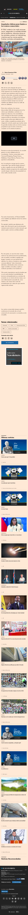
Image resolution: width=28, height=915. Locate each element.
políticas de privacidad (14, 893)
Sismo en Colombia (20, 17)
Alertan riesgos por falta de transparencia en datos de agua (13, 795)
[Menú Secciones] (1, 13)
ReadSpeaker (15, 79)
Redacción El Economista (6, 514)
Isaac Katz (4, 462)
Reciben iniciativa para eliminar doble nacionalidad (13, 820)
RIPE (3, 328)
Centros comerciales (12, 328)
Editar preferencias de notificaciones (8, 876)
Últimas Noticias (4, 17)
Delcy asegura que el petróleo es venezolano (11, 535)
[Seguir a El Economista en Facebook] (3, 898)
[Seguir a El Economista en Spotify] (15, 898)
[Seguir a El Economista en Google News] (24, 898)
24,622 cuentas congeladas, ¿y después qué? (11, 742)
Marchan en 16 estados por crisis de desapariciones (13, 716)
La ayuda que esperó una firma (8, 483)
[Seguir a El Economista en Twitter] (6, 898)
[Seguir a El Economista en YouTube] (12, 898)
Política (3, 637)
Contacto (3, 875)
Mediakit (8, 872)
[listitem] (3, 78)
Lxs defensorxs (4, 768)
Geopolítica (3, 533)
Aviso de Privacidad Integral (20, 874)
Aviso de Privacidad (10, 874)
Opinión (3, 455)
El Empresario (16, 870)
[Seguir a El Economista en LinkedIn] (9, 898)
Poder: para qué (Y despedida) (8, 457)
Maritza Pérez (5, 644)
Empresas (3, 21)
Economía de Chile (21, 325)
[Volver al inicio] (14, 868)
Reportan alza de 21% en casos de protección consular (13, 639)
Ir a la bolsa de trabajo (17, 882)
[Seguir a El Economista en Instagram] (18, 898)
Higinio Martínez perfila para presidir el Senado (12, 664)
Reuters (5, 540)
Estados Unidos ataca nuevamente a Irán (10, 561)
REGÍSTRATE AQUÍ (16, 363)
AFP (3, 540)
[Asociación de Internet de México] (17, 912)
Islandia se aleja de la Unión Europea (9, 587)
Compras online (6, 332)
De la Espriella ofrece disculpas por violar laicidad (12, 612)
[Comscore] (12, 912)
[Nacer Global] (20, 879)
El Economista (10, 870)
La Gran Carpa (4, 509)
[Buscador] (4, 13)
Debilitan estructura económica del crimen (11, 846)
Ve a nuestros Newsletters (11, 359)
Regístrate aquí (4, 891)
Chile (12, 325)
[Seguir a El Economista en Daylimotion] (21, 898)
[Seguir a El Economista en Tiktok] (15, 901)
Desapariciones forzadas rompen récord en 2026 (12, 690)
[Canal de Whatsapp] (25, 785)
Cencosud (5, 325)
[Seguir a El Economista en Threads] (12, 901)
